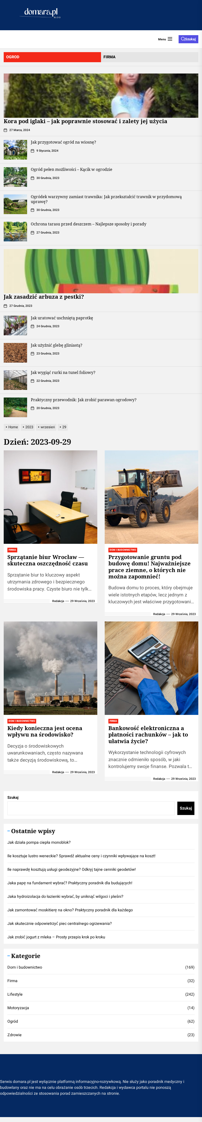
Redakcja (58, 601)
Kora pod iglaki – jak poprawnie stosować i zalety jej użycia (85, 121)
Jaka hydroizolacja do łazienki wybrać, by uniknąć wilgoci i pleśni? (65, 897)
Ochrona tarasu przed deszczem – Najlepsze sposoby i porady (88, 224)
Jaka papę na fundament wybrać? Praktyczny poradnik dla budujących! (69, 883)
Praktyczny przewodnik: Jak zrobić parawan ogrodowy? (83, 399)
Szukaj (12, 797)
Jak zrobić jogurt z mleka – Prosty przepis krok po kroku (56, 937)
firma (109, 57)
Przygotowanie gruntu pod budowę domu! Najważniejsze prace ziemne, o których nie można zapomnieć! (149, 566)
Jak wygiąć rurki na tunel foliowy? (63, 372)
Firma (12, 981)
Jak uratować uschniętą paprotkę (62, 318)
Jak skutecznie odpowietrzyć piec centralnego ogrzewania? (59, 924)
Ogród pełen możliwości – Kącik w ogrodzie (71, 169)
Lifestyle (15, 994)
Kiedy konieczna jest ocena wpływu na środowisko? (44, 731)
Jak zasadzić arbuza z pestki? (44, 296)
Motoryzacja (18, 1008)
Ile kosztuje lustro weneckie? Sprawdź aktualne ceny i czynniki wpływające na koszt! (81, 856)
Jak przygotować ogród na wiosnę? (63, 142)
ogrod (12, 57)
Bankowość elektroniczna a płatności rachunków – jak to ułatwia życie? (148, 734)
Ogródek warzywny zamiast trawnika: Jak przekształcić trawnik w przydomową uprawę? (106, 199)
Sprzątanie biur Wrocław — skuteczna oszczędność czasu (47, 560)
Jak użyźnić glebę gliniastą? (56, 345)
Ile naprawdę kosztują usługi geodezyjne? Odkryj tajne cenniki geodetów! (71, 869)
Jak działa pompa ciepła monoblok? (39, 842)
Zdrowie (14, 1035)
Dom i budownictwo (24, 967)
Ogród (12, 1021)
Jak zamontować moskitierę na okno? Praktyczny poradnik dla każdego (70, 910)
